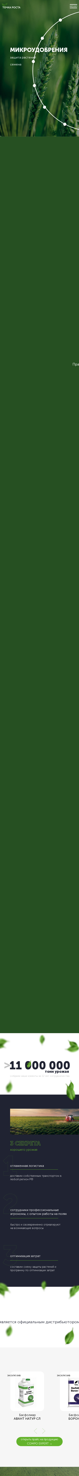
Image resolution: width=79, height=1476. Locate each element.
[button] (73, 6)
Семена (15, 64)
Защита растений (23, 57)
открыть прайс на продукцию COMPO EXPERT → (39, 1441)
